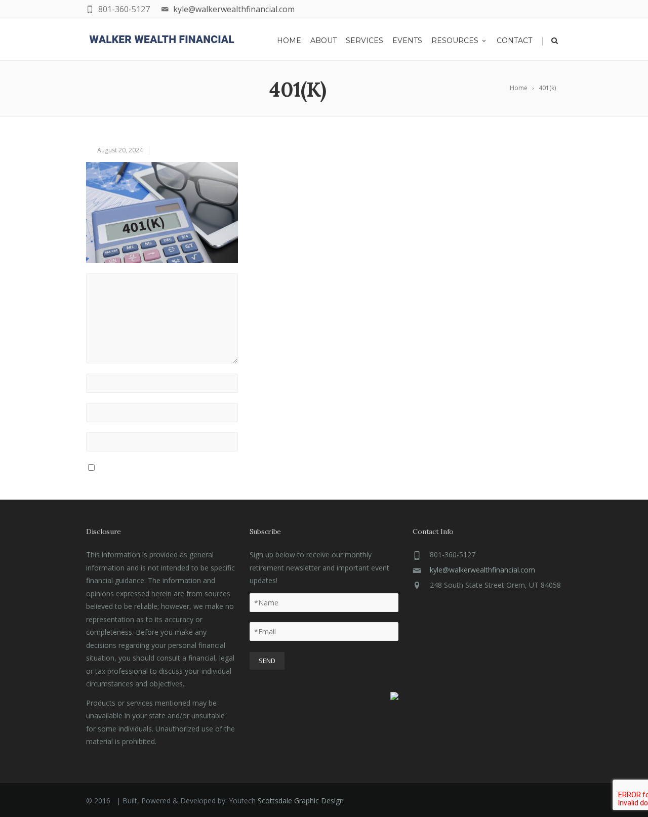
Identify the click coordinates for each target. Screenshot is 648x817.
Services (364, 40)
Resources (454, 40)
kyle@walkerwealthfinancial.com (234, 9)
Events (407, 40)
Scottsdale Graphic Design (301, 800)
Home (289, 40)
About (323, 40)
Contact (514, 40)
